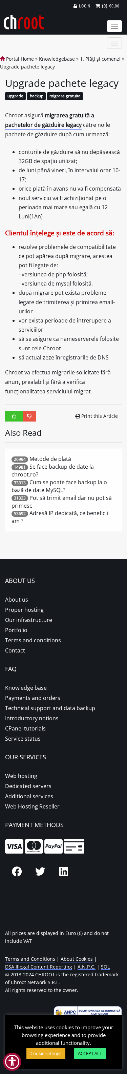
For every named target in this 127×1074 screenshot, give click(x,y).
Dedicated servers (28, 786)
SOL (105, 966)
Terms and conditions (33, 640)
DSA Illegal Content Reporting (38, 966)
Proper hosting (24, 609)
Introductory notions (32, 718)
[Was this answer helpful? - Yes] (14, 416)
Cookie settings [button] (45, 1053)
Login (84, 6)
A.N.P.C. (87, 966)
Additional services (29, 796)
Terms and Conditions (30, 959)
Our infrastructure (28, 620)
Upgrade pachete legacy (27, 66)
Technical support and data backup (50, 708)
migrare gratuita (65, 96)
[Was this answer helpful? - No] (29, 416)
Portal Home (19, 59)
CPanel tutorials (25, 728)
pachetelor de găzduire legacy (43, 125)
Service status (23, 738)
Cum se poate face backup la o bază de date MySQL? (59, 486)
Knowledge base (26, 687)
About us (16, 599)
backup (36, 96)
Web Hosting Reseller (32, 806)
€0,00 (111, 6)
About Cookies (77, 959)
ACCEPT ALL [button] (90, 1053)
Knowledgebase (57, 59)
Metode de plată (50, 459)
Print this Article (99, 416)
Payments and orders (32, 698)
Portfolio (16, 630)
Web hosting (21, 776)
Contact (15, 650)
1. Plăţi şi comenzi (100, 59)
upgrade (15, 96)
